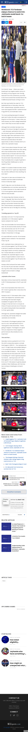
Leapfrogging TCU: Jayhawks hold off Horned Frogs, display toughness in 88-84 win (15, 441)
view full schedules (21, 609)
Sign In (23, 5)
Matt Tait (5, 19)
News (3, 581)
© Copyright (7, 727)
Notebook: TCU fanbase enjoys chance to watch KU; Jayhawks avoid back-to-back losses (15, 452)
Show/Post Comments (14, 492)
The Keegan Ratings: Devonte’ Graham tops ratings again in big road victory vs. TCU (14, 459)
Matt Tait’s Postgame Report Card (15, 464)
